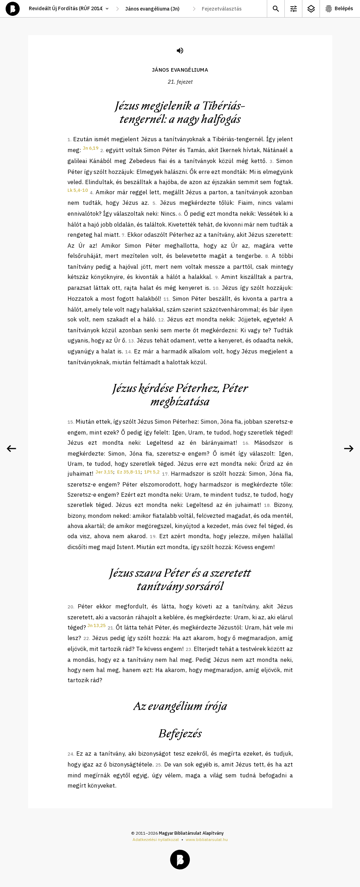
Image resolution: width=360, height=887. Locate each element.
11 (166, 299)
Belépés (344, 8)
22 (86, 638)
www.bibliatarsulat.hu (207, 839)
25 (158, 765)
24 (70, 754)
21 (110, 628)
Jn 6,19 (90, 148)
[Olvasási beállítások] (293, 8)
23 (188, 649)
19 (152, 537)
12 (161, 320)
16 (245, 443)
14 (128, 352)
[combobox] (156, 9)
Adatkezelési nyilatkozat (156, 839)
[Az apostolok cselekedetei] (349, 448)
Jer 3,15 (104, 472)
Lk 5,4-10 (78, 190)
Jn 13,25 (97, 625)
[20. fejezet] (11, 448)
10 (215, 288)
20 (70, 607)
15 (70, 422)
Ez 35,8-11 (129, 472)
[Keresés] (275, 8)
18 (267, 505)
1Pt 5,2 (152, 472)
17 (165, 474)
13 (131, 341)
